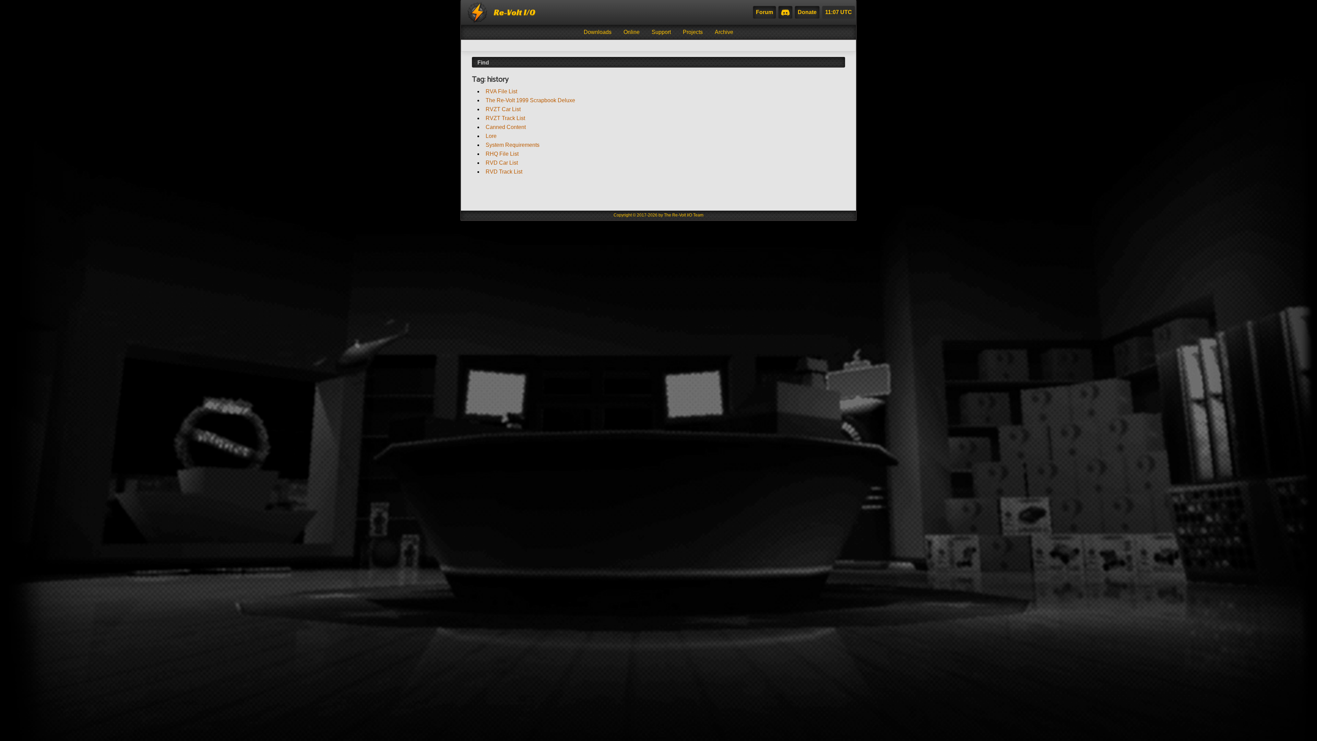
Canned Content (506, 127)
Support (661, 32)
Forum (764, 12)
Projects (693, 32)
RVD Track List (504, 172)
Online (632, 32)
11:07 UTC (838, 12)
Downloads (598, 32)
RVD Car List (502, 163)
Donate (807, 12)
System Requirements (512, 145)
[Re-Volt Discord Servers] (785, 12)
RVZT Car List (503, 109)
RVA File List (501, 91)
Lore (491, 136)
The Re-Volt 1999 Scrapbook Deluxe (530, 100)
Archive (724, 32)
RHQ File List (502, 154)
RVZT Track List (505, 118)
